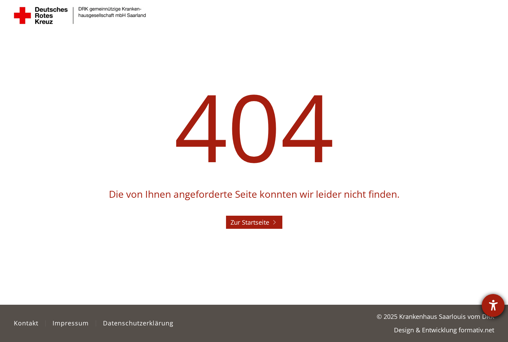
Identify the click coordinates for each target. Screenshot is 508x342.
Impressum (71, 323)
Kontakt (26, 323)
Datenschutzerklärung (138, 323)
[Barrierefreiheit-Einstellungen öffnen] (493, 305)
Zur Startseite (250, 222)
